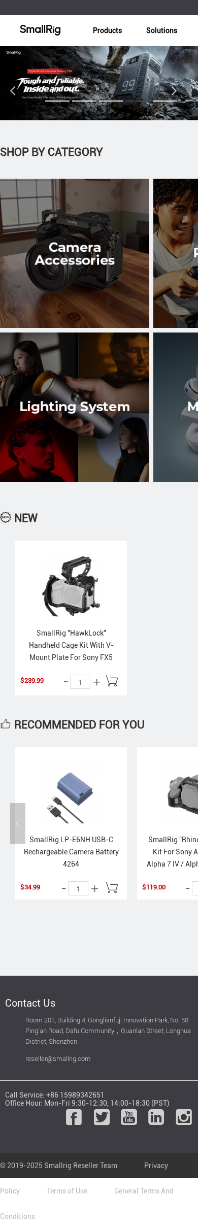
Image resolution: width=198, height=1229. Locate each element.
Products (107, 30)
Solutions (161, 30)
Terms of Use (67, 1191)
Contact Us (30, 1003)
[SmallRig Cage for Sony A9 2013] (71, 586)
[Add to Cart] (112, 682)
